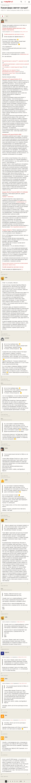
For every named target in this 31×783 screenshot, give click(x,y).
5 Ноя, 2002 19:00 (4, 585)
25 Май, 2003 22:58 (5, 649)
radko (6, 277)
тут (24, 36)
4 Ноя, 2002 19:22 (4, 475)
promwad (7, 338)
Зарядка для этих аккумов (9, 70)
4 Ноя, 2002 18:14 (4, 334)
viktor (12, 720)
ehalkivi (18, 10)
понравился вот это (21, 201)
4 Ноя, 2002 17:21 (4, 274)
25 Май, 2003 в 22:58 (22, 657)
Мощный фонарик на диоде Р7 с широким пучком (14, 61)
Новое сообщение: (11, 10)
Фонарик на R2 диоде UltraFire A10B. (11, 134)
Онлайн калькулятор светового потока (14, 34)
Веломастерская (5, 5)
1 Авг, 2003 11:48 (4, 712)
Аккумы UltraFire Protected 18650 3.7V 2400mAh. (15, 192)
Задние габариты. (7, 230)
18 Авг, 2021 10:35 (25, 10)
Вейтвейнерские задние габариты (11, 71)
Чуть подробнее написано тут (18, 227)
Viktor (6, 678)
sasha (12, 683)
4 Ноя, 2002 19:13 (4, 444)
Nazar (6, 20)
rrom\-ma (12, 31)
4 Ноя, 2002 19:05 (4, 379)
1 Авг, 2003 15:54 (4, 734)
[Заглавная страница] (8, 1)
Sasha (6, 448)
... (4, 525)
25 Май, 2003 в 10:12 (21, 621)
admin (6, 479)
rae (11, 657)
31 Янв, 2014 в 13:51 (24, 31)
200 (21, 781)
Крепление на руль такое (8, 73)
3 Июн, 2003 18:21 (4, 675)
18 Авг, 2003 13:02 (4, 776)
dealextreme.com (24, 54)
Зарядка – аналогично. (8, 196)
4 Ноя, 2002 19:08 (4, 414)
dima (6, 715)
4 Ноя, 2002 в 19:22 (23, 683)
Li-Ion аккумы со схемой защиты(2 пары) (12, 67)
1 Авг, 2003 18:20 (4, 755)
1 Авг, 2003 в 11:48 (22, 720)
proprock (7, 652)
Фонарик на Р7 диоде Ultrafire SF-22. (12, 79)
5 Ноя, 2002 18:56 (4, 515)
